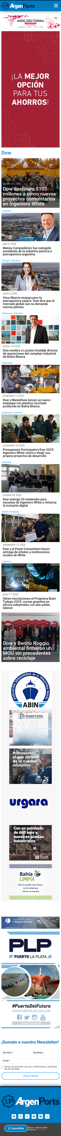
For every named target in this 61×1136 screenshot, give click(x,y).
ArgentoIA (41, 1129)
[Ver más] (30, 227)
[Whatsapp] (47, 1116)
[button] (16, 1128)
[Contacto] (40, 1116)
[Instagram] (20, 1116)
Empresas (7, 313)
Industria (6, 211)
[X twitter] (27, 1116)
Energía (6, 260)
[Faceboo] (14, 1116)
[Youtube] (34, 1116)
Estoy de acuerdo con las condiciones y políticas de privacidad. (30, 1067)
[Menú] (56, 5)
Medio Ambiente (10, 511)
